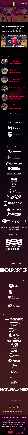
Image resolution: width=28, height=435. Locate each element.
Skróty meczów (18, 52)
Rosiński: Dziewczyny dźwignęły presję (17, 87)
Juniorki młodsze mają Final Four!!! (16, 96)
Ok (10, 432)
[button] (24, 3)
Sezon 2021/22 (10, 52)
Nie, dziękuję (20, 432)
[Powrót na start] (14, 3)
